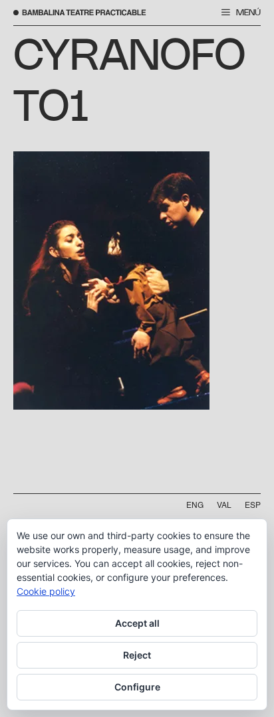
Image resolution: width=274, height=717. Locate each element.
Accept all (137, 623)
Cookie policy (46, 591)
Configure (137, 686)
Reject (137, 655)
